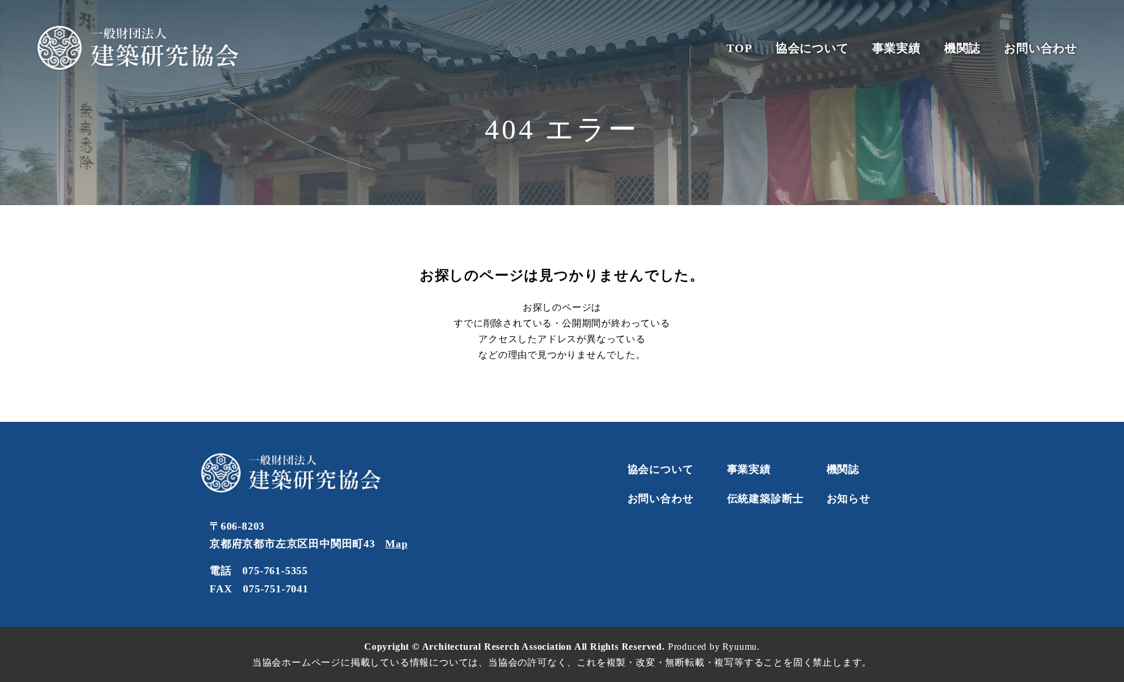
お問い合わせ (1040, 48)
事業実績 (896, 48)
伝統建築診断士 (765, 498)
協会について (812, 48)
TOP (739, 48)
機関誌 (962, 48)
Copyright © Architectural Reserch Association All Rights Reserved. (516, 647)
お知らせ (849, 498)
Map (396, 544)
